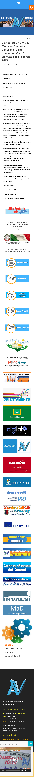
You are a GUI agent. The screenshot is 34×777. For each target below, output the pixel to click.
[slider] (13, 770)
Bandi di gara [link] (17, 229)
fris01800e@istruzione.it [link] (15, 719)
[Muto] (26, 770)
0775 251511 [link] (10, 714)
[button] (14, 760)
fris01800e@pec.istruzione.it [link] (15, 721)
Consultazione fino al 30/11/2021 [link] (17, 249)
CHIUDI (30, 744)
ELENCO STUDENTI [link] (8, 185)
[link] (31, 7)
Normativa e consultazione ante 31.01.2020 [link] (17, 251)
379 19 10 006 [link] (10, 716)
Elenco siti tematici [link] (13, 648)
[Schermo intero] (29, 770)
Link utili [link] (8, 652)
